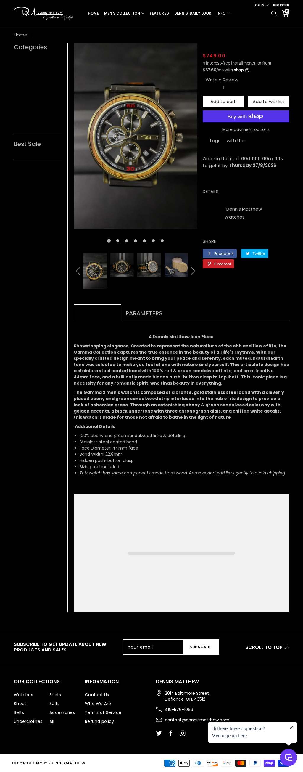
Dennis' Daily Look (192, 13)
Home (93, 13)
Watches (235, 217)
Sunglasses (26, 58)
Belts (19, 68)
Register (281, 5)
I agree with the (227, 140)
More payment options (246, 129)
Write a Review (222, 80)
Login (259, 5)
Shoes (21, 77)
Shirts (20, 115)
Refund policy (99, 721)
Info (221, 13)
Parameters (143, 313)
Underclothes (28, 87)
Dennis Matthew (244, 209)
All (16, 106)
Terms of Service (103, 712)
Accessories (27, 96)
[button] (108, 240)
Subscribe (201, 647)
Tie (17, 125)
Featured (159, 13)
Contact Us (97, 695)
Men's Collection (122, 13)
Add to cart (223, 101)
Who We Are (98, 704)
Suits (54, 704)
